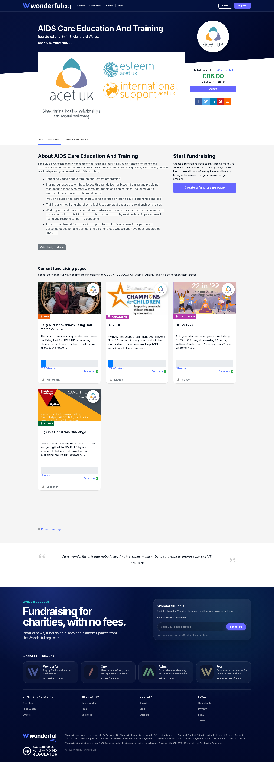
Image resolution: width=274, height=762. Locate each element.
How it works (88, 703)
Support (144, 714)
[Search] (133, 6)
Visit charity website (52, 247)
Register (242, 5)
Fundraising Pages (77, 139)
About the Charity (49, 139)
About (143, 703)
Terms (202, 720)
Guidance (86, 714)
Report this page (51, 529)
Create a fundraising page (205, 187)
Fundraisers (95, 5)
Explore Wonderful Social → (171, 617)
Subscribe (236, 626)
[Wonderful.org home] (39, 738)
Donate (213, 88)
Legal (201, 714)
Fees (84, 709)
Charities (80, 5)
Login (225, 5)
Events (109, 5)
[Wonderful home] (47, 6)
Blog (142, 709)
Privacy (202, 709)
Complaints (205, 703)
